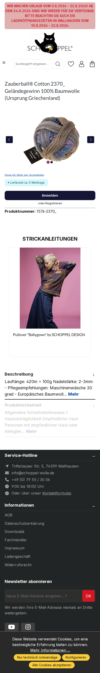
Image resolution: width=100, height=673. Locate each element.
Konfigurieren (76, 657)
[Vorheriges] (9, 139)
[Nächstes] (90, 139)
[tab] (50, 384)
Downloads (14, 531)
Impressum (14, 548)
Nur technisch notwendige (37, 657)
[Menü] (4, 62)
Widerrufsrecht (18, 564)
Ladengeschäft (17, 556)
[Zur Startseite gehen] (50, 44)
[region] (50, 139)
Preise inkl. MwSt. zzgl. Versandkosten (24, 175)
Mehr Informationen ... (50, 650)
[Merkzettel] (71, 64)
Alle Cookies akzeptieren (51, 665)
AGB (9, 515)
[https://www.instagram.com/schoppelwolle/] (28, 627)
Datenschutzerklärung (24, 523)
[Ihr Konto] (82, 64)
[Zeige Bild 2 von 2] (51, 162)
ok (88, 596)
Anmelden (50, 195)
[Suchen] (58, 64)
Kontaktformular (56, 493)
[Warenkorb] (92, 64)
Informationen (19, 505)
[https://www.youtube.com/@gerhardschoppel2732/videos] (12, 627)
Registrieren (53, 203)
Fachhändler (16, 540)
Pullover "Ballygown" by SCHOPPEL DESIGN (49, 334)
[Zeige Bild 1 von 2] (48, 162)
